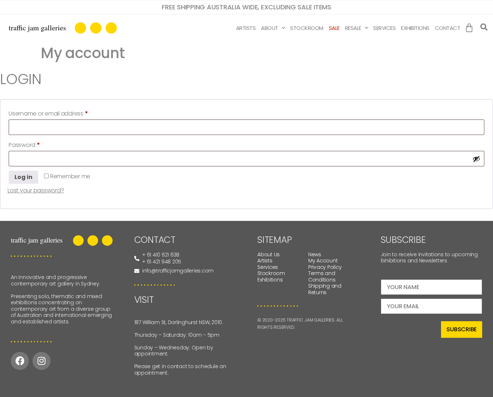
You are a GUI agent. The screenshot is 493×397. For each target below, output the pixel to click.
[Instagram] (41, 361)
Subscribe (461, 329)
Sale (334, 28)
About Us (268, 254)
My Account (323, 260)
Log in (23, 177)
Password (36, 144)
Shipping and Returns (324, 289)
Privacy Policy (325, 267)
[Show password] (476, 159)
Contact (448, 28)
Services (384, 28)
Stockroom (306, 28)
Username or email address (60, 113)
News (314, 254)
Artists (246, 28)
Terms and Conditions (322, 276)
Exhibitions (415, 28)
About (269, 28)
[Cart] (470, 28)
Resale (353, 28)
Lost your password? (36, 190)
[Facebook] (20, 361)
